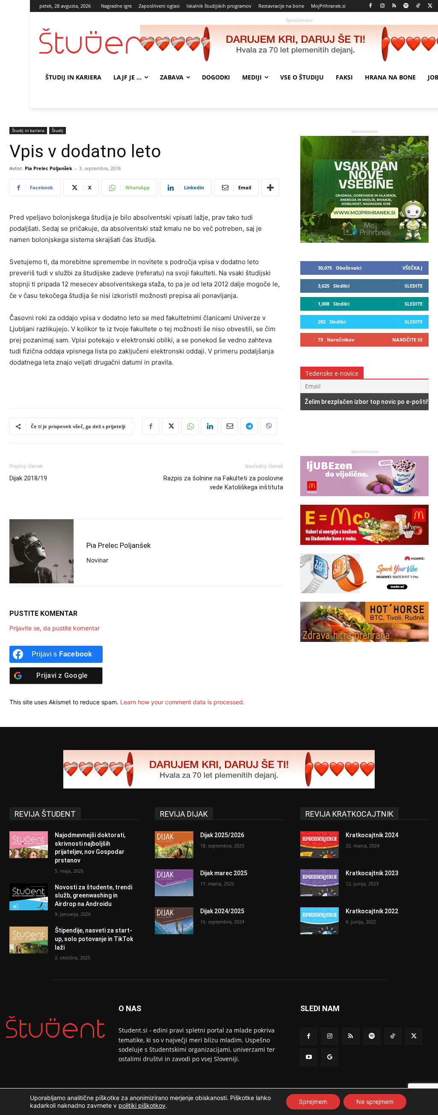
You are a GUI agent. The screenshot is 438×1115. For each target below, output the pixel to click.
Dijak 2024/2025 (222, 911)
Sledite (414, 285)
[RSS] (394, 6)
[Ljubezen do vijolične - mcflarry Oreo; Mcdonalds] (364, 500)
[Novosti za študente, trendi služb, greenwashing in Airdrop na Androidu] (28, 896)
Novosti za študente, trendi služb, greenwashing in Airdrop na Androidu (93, 895)
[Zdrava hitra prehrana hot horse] (364, 646)
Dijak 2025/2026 (222, 835)
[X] (430, 6)
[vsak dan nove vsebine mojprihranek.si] (364, 240)
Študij (57, 130)
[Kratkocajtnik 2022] (319, 920)
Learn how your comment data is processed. (182, 702)
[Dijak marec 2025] (174, 882)
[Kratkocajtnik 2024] (319, 844)
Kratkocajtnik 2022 (372, 911)
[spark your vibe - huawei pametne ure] (364, 597)
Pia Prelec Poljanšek (48, 168)
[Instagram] (382, 6)
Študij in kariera (28, 130)
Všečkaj (412, 268)
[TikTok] (418, 6)
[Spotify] (406, 6)
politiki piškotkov (142, 1105)
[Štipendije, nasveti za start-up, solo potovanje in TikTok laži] (28, 940)
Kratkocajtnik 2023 (372, 873)
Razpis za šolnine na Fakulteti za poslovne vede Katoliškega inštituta (223, 482)
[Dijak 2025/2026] (174, 844)
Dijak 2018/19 (28, 478)
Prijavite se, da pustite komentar (54, 628)
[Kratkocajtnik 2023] (319, 882)
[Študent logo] (89, 41)
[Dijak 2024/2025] (174, 920)
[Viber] (268, 426)
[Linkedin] (209, 426)
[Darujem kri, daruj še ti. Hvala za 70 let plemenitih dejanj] (219, 769)
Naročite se (407, 339)
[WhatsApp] (189, 426)
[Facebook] (371, 6)
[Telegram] (248, 426)
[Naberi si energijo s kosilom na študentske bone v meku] (364, 549)
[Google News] (329, 1057)
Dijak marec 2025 (223, 873)
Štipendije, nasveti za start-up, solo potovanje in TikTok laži (94, 938)
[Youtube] (308, 1057)
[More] (270, 187)
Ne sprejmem (375, 1101)
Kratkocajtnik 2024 (372, 835)
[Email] (229, 426)
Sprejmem (313, 1101)
